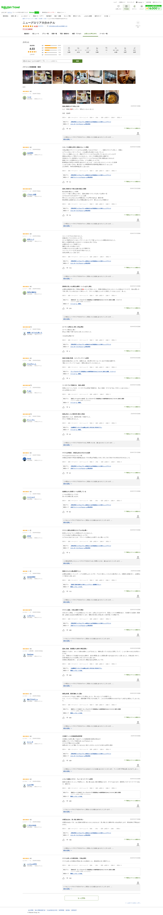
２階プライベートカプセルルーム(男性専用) (81, 468)
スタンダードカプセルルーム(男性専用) (80, 124)
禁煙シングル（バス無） (76, 713)
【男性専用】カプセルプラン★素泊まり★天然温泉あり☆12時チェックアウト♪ (90, 261)
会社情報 (30, 910)
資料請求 (74, 910)
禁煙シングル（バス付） (76, 587)
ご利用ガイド (122, 2)
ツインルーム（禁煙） (76, 304)
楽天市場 (148, 2)
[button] (28, 77)
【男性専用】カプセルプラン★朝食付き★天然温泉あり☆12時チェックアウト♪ (90, 122)
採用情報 (61, 910)
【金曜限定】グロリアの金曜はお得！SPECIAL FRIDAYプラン (86, 427)
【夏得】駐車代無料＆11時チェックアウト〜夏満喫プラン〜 (85, 584)
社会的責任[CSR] (52, 910)
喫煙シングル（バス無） (76, 670)
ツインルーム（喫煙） (76, 374)
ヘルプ (115, 2)
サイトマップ (130, 2)
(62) (64, 33)
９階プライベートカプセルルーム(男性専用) (81, 177)
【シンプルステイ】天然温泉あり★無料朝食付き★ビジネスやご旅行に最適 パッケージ (93, 371)
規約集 (68, 910)
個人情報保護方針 (40, 910)
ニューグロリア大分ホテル (39, 22)
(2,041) (90, 33)
